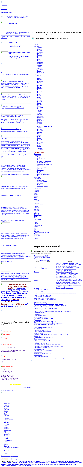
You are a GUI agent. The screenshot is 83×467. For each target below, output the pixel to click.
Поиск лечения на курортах (45, 126)
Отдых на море (48, 34)
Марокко (39, 100)
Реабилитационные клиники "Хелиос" (47, 267)
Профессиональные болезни (42, 340)
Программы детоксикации (41, 232)
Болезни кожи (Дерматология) (42, 296)
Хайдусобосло (43, 289)
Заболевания (37, 177)
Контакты (4, 5)
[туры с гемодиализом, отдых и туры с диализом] (7, 391)
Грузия (39, 84)
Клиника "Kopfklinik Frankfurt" (64, 263)
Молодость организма (43, 162)
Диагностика (37, 320)
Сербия (39, 106)
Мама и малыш (41, 167)
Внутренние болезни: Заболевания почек (45, 308)
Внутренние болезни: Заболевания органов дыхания (48, 304)
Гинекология (37, 314)
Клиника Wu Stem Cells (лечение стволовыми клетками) (68, 279)
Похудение (40, 157)
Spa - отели (37, 46)
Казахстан (37, 235)
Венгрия (39, 50)
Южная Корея (38, 225)
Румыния (39, 104)
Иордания (40, 90)
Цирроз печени (38, 355)
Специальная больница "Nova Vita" (66, 293)
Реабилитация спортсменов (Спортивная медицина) (48, 346)
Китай (39, 60)
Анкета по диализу (42, 186)
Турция (39, 66)
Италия (39, 57)
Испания (39, 56)
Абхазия (36, 238)
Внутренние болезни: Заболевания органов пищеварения (50, 305)
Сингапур (40, 145)
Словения (40, 108)
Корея (39, 136)
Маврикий (40, 62)
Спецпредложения (15, 384)
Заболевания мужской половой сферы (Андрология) (48, 323)
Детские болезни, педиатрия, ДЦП (43, 318)
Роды (38, 175)
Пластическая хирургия (43, 174)
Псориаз (36, 341)
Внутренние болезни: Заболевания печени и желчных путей (51, 307)
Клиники (36, 124)
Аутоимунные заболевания (42, 260)
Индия (39, 87)
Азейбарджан (41, 76)
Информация (37, 178)
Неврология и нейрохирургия (42, 331)
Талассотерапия (57, 34)
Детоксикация (41, 158)
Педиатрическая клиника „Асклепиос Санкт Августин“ (66, 269)
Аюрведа (39, 168)
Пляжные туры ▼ (40, 38)
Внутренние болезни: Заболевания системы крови (48, 309)
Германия (40, 52)
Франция (39, 68)
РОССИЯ (36, 229)
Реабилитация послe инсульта (42, 343)
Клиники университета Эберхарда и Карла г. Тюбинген (68, 266)
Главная (36, 44)
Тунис (39, 111)
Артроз (36, 258)
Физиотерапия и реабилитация (42, 353)
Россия (39, 103)
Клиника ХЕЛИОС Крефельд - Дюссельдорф (67, 263)
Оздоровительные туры (42, 32)
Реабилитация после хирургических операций (47, 344)
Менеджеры (40, 180)
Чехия (39, 71)
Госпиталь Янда (63, 279)
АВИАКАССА (15, 382)
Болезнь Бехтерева (39, 301)
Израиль (39, 55)
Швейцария (40, 72)
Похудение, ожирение (40, 339)
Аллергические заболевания (42, 257)
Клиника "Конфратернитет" (64, 272)
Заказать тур (4, 9)
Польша (39, 101)
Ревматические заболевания (42, 347)
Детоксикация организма (41, 317)
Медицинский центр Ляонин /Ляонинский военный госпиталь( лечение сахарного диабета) (68, 283)
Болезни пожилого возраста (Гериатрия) (45, 298)
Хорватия (40, 69)
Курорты (36, 74)
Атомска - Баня (44, 293)
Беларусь (36, 231)
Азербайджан (38, 215)
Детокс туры (53, 32)
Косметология (38, 328)
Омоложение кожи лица (44, 161)
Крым (39, 97)
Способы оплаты (42, 181)
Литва (39, 98)
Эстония (39, 122)
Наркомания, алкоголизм (41, 330)
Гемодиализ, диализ (39, 312)
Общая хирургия (38, 333)
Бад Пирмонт (42, 266)
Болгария (39, 49)
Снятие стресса (41, 159)
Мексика (36, 236)
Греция (39, 53)
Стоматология (38, 352)
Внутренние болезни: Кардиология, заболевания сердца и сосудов (52, 311)
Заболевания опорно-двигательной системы (46, 324)
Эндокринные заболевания (41, 356)
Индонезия (40, 88)
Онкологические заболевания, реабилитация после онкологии (51, 334)
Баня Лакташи (52, 293)
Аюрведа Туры (61, 32)
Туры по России (64, 38)
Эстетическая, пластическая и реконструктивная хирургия (50, 358)
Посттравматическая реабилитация (43, 337)
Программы (37, 155)
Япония (39, 123)
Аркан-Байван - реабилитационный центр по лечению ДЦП (66, 278)
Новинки (39, 171)
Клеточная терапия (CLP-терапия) (43, 327)
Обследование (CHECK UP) (45, 164)
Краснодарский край (45, 295)
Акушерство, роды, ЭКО (41, 256)
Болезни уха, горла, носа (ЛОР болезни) (45, 299)
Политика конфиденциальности (9, 456)
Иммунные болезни (39, 325)
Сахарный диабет (39, 349)
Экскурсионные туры (52, 38)
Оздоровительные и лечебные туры (15, 73)
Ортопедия (40, 165)
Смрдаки (42, 291)
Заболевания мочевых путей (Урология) (45, 321)
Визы (38, 184)
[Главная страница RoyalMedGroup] (1, 1)
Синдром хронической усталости (43, 350)
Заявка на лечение (6, 12)
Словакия (40, 107)
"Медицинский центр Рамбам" (64, 288)
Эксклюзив (40, 170)
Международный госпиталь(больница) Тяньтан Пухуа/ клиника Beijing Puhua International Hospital (67, 275)
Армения (36, 234)
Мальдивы (40, 63)
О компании (37, 154)
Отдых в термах (70, 32)
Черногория (40, 117)
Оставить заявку (26, 387)
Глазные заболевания (40, 315)
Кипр (38, 59)
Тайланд (39, 65)
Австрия (39, 47)
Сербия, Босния (38, 204)
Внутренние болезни (40, 302)
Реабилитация (41, 173)
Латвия (39, 138)
